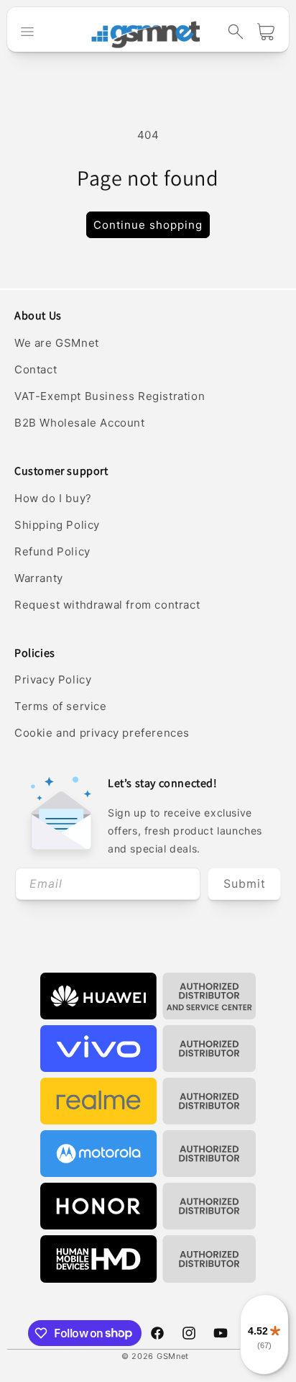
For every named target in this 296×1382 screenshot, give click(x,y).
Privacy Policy (52, 679)
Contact (35, 369)
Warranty (38, 578)
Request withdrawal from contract (107, 605)
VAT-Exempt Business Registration (109, 396)
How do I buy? (53, 498)
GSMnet (173, 1356)
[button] (235, 31)
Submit (244, 883)
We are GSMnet (56, 343)
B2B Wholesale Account (79, 422)
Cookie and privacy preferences (102, 733)
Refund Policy (52, 551)
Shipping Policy (57, 525)
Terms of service (60, 706)
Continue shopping (148, 225)
